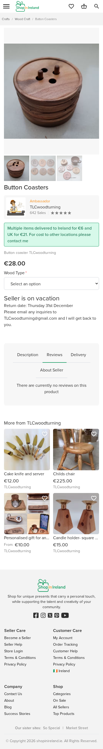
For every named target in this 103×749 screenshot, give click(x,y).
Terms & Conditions (20, 657)
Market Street (77, 728)
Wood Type (15, 273)
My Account (62, 638)
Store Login (13, 651)
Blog (8, 707)
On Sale (59, 700)
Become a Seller (17, 638)
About (9, 700)
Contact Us (13, 694)
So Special (51, 728)
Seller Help (13, 644)
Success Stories (17, 714)
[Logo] (27, 6)
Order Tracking (65, 644)
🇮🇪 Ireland (61, 671)
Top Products (63, 714)
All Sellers (61, 707)
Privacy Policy (15, 664)
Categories (62, 694)
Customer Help (65, 651)
